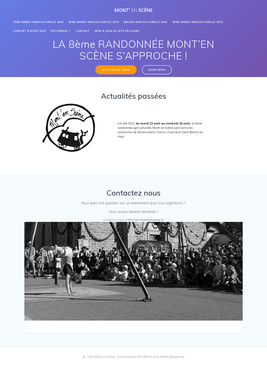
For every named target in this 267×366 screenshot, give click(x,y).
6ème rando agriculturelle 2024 (93, 22)
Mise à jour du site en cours (117, 31)
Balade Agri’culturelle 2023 (145, 22)
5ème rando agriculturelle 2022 (197, 22)
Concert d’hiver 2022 (29, 31)
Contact (83, 31)
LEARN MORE (156, 69)
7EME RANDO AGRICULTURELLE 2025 (38, 22)
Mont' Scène (133, 10)
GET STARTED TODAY (116, 69)
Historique (59, 31)
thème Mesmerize (172, 357)
